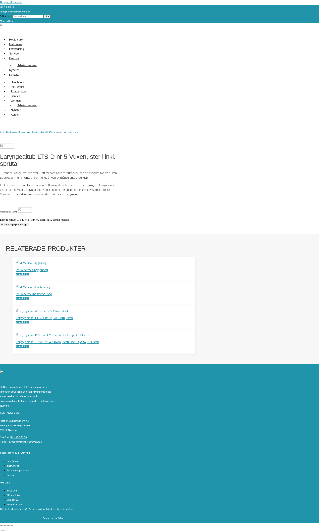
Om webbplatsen (37, 509)
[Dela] (8, 525)
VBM (14, 212)
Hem (2, 132)
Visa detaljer (22, 274)
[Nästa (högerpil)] (4, 530)
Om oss (14, 58)
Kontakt (14, 74)
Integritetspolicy (65, 509)
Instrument (15, 44)
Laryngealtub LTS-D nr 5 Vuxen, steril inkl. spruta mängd (34, 219)
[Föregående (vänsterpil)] (1, 530)
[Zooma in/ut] (1, 525)
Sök (47, 16)
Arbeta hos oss (27, 65)
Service (14, 53)
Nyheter (14, 70)
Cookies (51, 509)
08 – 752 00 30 (18, 437)
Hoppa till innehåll (11, 2)
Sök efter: (6, 16)
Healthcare (16, 39)
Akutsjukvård (24, 132)
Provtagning (16, 49)
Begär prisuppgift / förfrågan (14, 224)
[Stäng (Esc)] (11, 525)
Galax (60, 518)
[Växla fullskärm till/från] (4, 525)
